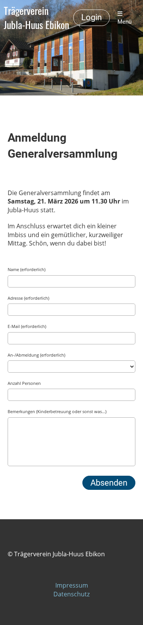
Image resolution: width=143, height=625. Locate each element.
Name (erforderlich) (26, 269)
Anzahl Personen (24, 383)
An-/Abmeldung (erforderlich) (36, 355)
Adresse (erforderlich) (28, 298)
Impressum (71, 585)
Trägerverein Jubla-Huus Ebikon (36, 18)
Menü (124, 21)
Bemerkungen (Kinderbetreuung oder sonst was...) (57, 411)
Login (91, 17)
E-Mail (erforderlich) (27, 326)
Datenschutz (71, 594)
